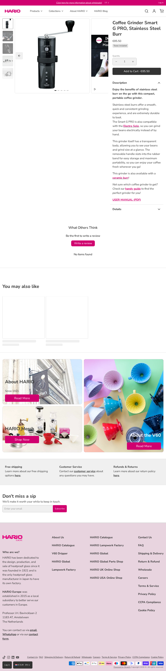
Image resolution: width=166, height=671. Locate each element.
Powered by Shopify (122, 667)
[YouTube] (17, 657)
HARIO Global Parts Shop (106, 561)
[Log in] (153, 11)
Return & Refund (149, 561)
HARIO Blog (101, 11)
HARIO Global (61, 561)
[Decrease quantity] (116, 61)
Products (35, 11)
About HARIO (77, 11)
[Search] (145, 11)
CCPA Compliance (149, 602)
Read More (22, 398)
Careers (143, 578)
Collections (54, 11)
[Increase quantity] (132, 61)
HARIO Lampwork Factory (107, 545)
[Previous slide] (19, 55)
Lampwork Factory (64, 570)
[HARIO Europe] (12, 11)
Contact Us (145, 537)
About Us (58, 537)
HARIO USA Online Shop (106, 578)
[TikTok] (4, 657)
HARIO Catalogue (63, 545)
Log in (161, 2)
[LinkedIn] (13, 657)
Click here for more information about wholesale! (79, 2)
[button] (137, 71)
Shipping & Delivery (151, 553)
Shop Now (22, 440)
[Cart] (160, 11)
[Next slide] (103, 55)
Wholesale (145, 570)
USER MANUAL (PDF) (127, 200)
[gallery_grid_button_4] (67, 90)
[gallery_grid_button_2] (61, 90)
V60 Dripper (60, 553)
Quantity (116, 56)
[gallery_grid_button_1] (58, 90)
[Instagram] (8, 657)
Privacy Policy (147, 594)
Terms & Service (148, 586)
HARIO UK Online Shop (105, 570)
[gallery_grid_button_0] (55, 90)
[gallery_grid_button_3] (64, 90)
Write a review (83, 243)
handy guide (133, 189)
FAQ (141, 545)
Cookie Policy (146, 610)
